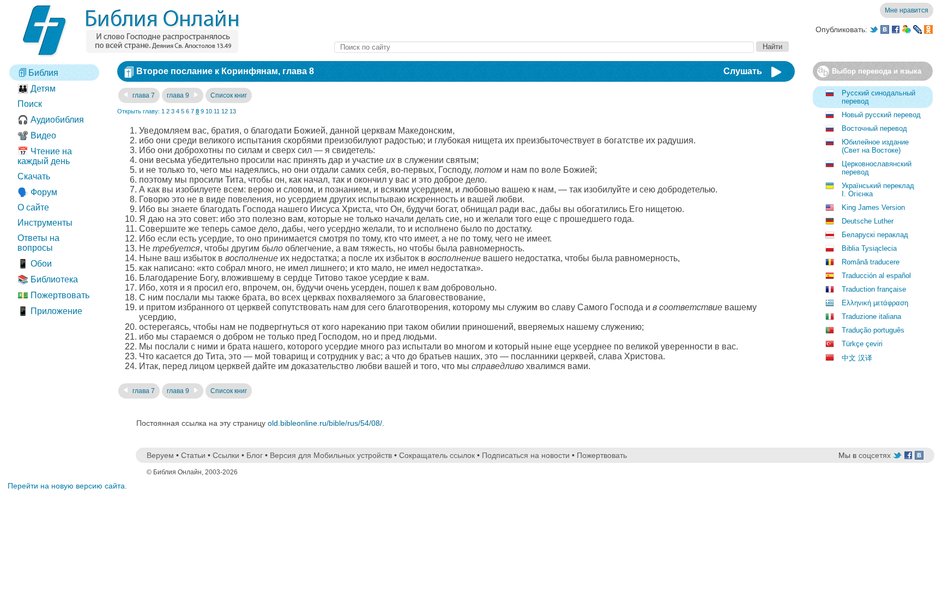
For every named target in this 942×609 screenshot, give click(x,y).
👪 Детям (36, 88)
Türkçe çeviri (862, 344)
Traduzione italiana (871, 316)
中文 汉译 (857, 358)
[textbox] (544, 47)
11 (217, 111)
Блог (254, 455)
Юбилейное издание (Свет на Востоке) (875, 146)
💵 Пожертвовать (53, 295)
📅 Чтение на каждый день (44, 156)
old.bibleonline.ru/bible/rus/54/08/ (325, 423)
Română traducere (870, 262)
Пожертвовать (602, 455)
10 (209, 111)
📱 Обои (34, 263)
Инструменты (45, 222)
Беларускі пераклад (875, 235)
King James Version (873, 207)
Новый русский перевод (881, 115)
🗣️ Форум (37, 192)
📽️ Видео (36, 135)
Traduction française (874, 289)
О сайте (33, 207)
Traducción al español (876, 276)
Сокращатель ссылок (437, 455)
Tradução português (873, 330)
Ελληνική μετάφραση (875, 303)
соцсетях (875, 455)
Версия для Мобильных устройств (331, 455)
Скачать (33, 176)
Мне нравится (906, 10)
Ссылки (226, 455)
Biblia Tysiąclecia (869, 248)
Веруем (160, 455)
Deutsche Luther (867, 221)
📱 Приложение (49, 311)
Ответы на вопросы (38, 242)
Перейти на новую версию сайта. (67, 485)
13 (233, 111)
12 (224, 111)
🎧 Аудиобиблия (50, 119)
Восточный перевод (874, 128)
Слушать (742, 71)
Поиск (29, 103)
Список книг (228, 95)
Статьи (193, 455)
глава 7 (143, 95)
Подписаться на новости (526, 455)
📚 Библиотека (47, 279)
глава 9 (179, 95)
